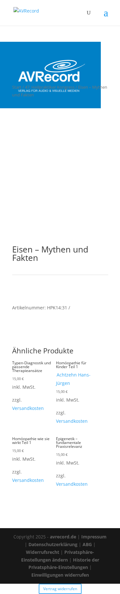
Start (16, 87)
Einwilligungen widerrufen (60, 575)
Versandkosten (28, 408)
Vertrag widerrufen (60, 588)
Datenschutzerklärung (52, 544)
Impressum (94, 537)
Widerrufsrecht (42, 552)
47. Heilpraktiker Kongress (50, 87)
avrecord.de (63, 537)
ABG (87, 544)
